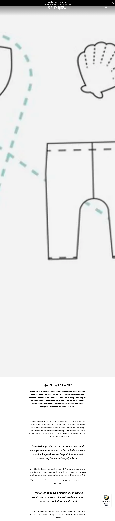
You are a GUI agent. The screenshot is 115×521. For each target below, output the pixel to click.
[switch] (106, 504)
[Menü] (111, 516)
